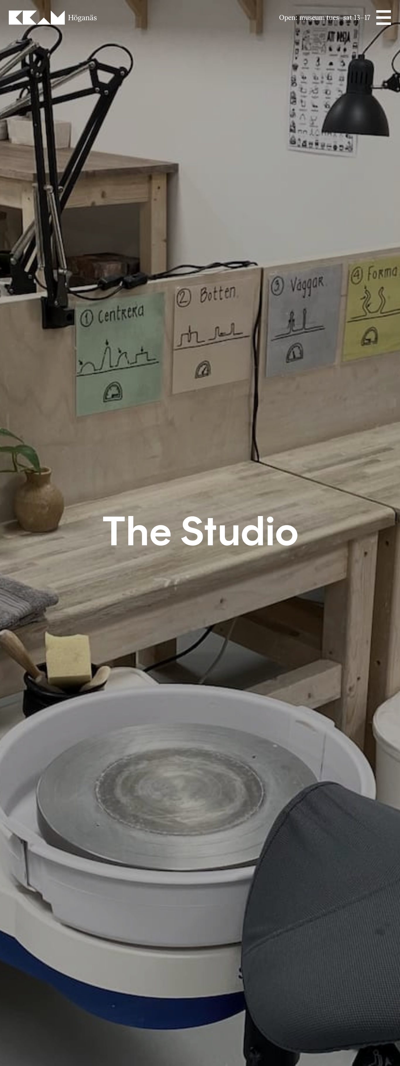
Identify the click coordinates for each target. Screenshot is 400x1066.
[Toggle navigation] (383, 17)
